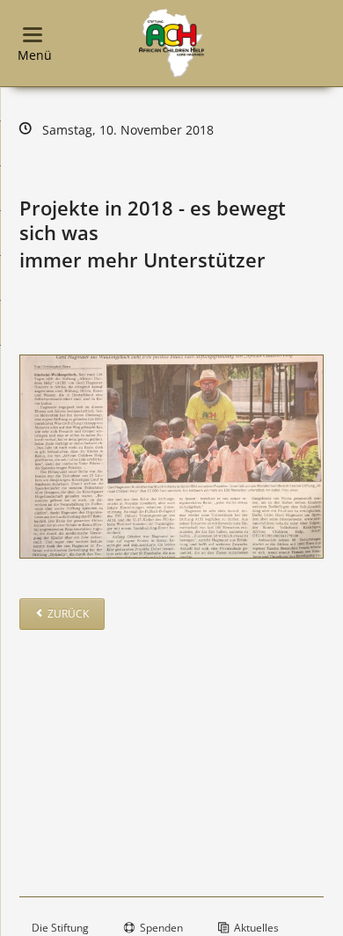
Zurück (68, 613)
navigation (32, 35)
